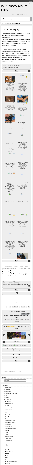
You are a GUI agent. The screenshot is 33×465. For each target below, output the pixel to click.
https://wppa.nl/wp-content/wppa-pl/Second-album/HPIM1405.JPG (22, 185)
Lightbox (7, 446)
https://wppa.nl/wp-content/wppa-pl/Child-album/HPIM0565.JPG (22, 146)
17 (10, 306)
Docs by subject (6, 23)
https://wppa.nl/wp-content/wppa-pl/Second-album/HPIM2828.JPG (22, 88)
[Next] (29, 342)
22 (21, 306)
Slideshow (7, 463)
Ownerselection (7, 391)
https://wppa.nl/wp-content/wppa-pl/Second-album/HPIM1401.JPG (22, 204)
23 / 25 (16, 342)
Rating (6, 457)
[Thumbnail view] (29, 286)
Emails (6, 432)
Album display (8, 407)
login (25, 326)
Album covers (8, 405)
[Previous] (4, 342)
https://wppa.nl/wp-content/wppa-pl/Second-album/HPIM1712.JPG (22, 165)
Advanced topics (9, 403)
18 (12, 306)
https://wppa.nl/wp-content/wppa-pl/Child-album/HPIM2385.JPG (22, 108)
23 (24, 306)
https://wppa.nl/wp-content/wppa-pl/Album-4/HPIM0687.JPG (22, 225)
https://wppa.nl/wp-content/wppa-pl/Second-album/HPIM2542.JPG (10, 107)
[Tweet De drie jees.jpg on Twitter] (8, 345)
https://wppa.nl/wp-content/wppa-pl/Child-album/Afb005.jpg (10, 148)
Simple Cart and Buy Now (11, 461)
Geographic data (9, 436)
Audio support (8, 409)
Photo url (7, 453)
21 (19, 306)
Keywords (7, 444)
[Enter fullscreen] (30, 2)
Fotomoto (7, 434)
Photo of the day (9, 451)
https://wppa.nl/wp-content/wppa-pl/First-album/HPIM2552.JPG (10, 88)
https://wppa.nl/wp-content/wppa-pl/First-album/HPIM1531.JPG (10, 224)
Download (7, 430)
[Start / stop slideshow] (17, 293)
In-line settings (8, 440)
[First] (4, 335)
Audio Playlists (7, 387)
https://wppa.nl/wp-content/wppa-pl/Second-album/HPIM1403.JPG (10, 204)
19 (15, 306)
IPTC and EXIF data (9, 442)
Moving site (7, 448)
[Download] (25, 313)
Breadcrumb (7, 389)
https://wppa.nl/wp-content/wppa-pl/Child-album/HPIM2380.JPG (22, 128)
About (5, 395)
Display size (8, 424)
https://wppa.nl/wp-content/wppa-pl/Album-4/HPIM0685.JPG (10, 246)
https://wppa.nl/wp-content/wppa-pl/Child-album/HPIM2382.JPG (10, 128)
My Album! (6, 397)
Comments (7, 415)
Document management (10, 428)
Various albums (13, 284)
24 (26, 306)
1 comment (16, 350)
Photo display (8, 449)
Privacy (6, 455)
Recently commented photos (11, 393)
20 (17, 306)
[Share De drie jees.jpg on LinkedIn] (20, 345)
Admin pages (8, 401)
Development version (10, 422)
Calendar (7, 413)
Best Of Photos (8, 411)
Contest (7, 416)
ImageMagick (8, 438)
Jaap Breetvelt (12, 371)
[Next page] (29, 70)
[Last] (29, 335)
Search (6, 459)
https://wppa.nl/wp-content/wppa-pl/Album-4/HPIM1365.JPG (10, 168)
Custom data (8, 418)
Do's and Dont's (8, 426)
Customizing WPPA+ (10, 420)
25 (28, 306)
